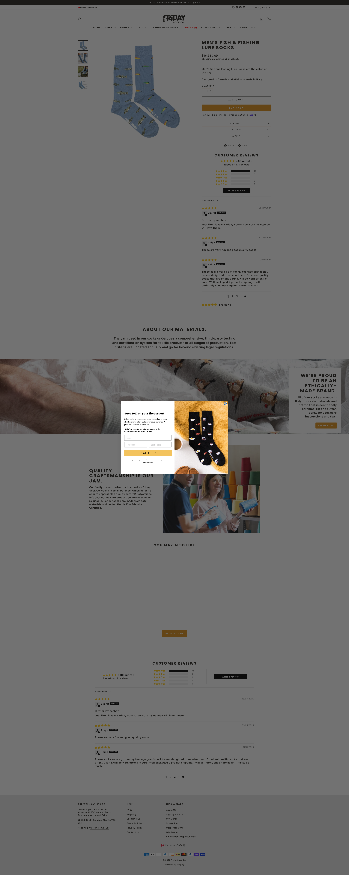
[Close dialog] (225, 403)
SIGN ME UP (148, 453)
